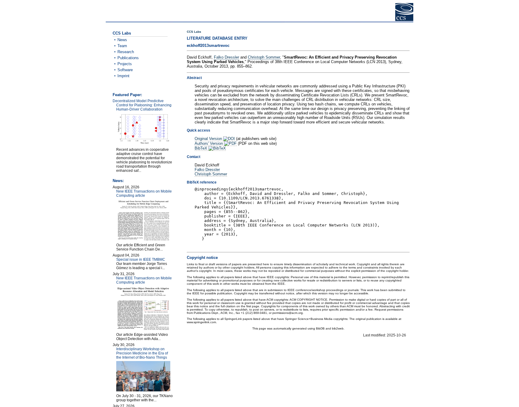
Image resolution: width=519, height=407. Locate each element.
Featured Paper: (127, 95)
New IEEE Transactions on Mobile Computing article (144, 193)
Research (125, 52)
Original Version (209, 138)
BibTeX (201, 148)
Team (122, 46)
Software (125, 70)
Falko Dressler (226, 57)
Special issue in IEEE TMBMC (140, 259)
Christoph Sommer (264, 57)
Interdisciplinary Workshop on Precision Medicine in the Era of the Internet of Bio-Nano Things (142, 353)
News (122, 40)
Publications (128, 58)
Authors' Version (209, 143)
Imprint (123, 76)
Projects (124, 64)
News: (118, 180)
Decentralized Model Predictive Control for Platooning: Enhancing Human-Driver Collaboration (142, 105)
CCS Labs (194, 31)
